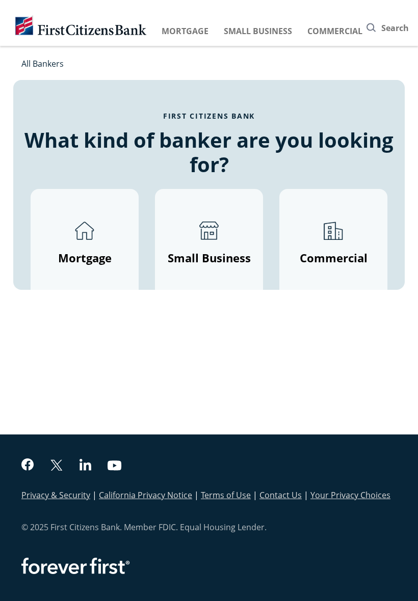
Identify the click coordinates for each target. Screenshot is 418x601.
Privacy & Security (55, 495)
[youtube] (115, 466)
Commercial (334, 31)
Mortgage (185, 31)
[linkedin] (85, 466)
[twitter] (56, 466)
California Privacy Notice (145, 495)
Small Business (258, 31)
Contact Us (280, 495)
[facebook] (27, 465)
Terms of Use (226, 495)
